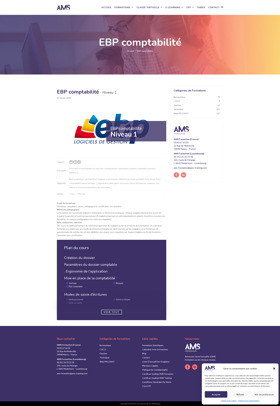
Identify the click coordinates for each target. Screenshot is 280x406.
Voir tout (111, 312)
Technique (197, 109)
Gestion (197, 105)
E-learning (173, 7)
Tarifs (201, 7)
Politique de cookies (229, 401)
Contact (214, 7)
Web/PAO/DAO (197, 113)
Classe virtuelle (147, 7)
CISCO (197, 101)
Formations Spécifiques (152, 345)
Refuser (240, 394)
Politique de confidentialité (248, 401)
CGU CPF (146, 386)
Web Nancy (156, 404)
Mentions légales (150, 365)
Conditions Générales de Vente (156, 382)
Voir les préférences (264, 394)
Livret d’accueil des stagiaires (156, 361)
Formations (122, 7)
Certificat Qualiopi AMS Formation (157, 374)
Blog (144, 353)
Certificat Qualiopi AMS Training (157, 378)
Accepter (216, 394)
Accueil (106, 7)
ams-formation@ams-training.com (190, 167)
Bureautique (197, 97)
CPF (188, 7)
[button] (274, 368)
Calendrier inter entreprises (155, 349)
